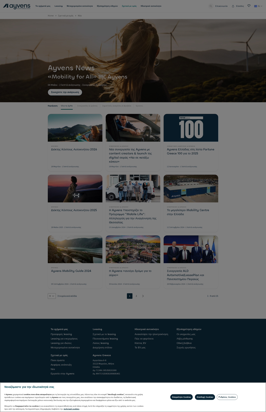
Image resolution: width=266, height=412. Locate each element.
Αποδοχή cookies (205, 397)
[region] (133, 397)
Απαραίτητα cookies (181, 397)
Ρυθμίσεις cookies (227, 397)
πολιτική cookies (71, 409)
